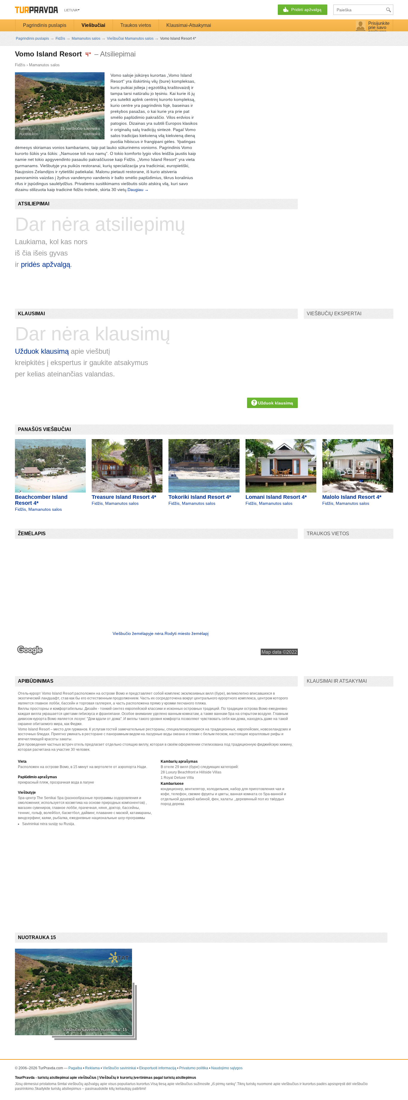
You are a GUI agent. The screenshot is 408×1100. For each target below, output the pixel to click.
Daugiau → (138, 189)
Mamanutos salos (44, 65)
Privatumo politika (193, 1068)
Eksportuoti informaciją (157, 1068)
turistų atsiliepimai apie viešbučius (67, 1078)
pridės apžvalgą (45, 264)
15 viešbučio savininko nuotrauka (80, 131)
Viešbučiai (93, 25)
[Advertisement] (123, 874)
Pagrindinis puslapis (44, 25)
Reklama (92, 1068)
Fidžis (20, 65)
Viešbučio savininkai (119, 1068)
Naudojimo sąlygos (227, 1068)
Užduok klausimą (42, 351)
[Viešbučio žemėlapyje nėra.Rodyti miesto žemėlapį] (156, 653)
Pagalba (75, 1068)
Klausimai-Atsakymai (188, 25)
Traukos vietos (135, 25)
